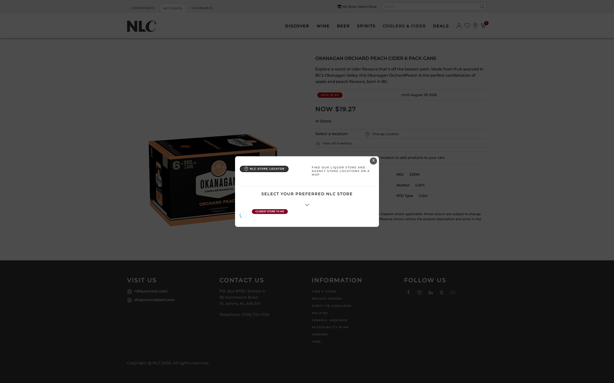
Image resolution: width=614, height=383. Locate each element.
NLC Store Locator (267, 168)
